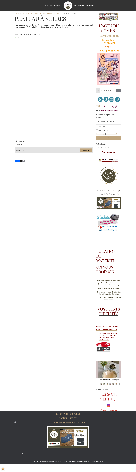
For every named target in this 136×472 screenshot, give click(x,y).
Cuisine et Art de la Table (55, 13)
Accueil (17, 13)
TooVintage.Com (26, 13)
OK (118, 90)
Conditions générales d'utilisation (56, 462)
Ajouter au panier (86, 150)
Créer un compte (100, 134)
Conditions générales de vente (79, 462)
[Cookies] (3, 469)
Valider (108, 138)
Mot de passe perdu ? (111, 134)
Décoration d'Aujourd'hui (86, 6)
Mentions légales (38, 462)
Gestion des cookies (97, 462)
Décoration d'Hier (53, 6)
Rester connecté (103, 130)
